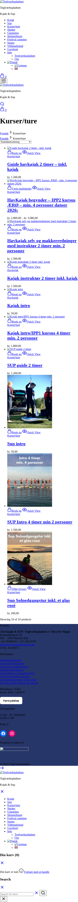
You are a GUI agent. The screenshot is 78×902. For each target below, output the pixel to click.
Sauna (10, 42)
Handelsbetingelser (11, 660)
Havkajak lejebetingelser (14, 666)
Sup (9, 23)
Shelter (11, 29)
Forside (4, 133)
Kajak (10, 19)
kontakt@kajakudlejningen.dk (17, 644)
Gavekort (12, 49)
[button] (12, 62)
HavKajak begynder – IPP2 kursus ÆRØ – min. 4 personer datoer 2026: (41, 204)
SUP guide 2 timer (24, 365)
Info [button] (9, 52)
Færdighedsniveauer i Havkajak (18, 679)
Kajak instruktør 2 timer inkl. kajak (42, 278)
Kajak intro (18, 305)
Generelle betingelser (12, 663)
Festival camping (17, 39)
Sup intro (16, 443)
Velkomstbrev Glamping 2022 (17, 673)
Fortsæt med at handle (36, 871)
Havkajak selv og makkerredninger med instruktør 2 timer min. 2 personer (42, 245)
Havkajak (12, 270)
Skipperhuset (14, 36)
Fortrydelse (11, 700)
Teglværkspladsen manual (15, 676)
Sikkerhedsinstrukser (12, 669)
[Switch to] (21, 65)
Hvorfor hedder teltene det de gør (19, 682)
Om (17, 59)
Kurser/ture (13, 26)
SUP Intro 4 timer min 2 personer (39, 521)
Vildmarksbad (15, 46)
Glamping (13, 33)
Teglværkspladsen (25, 55)
